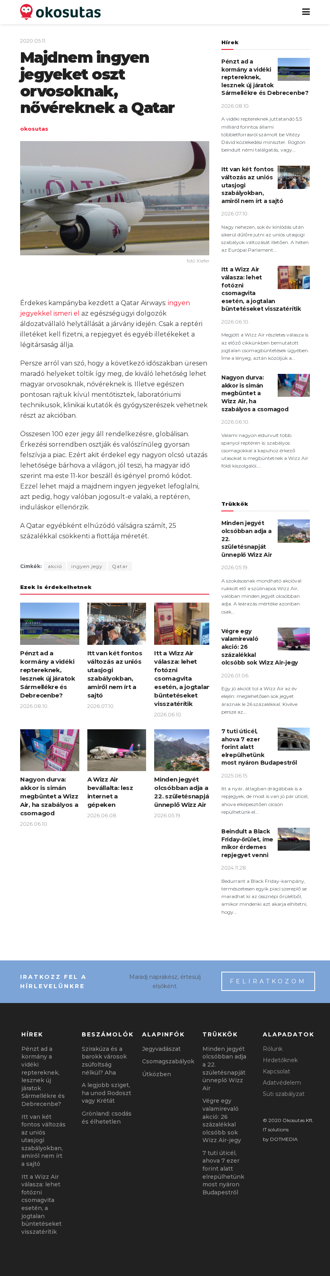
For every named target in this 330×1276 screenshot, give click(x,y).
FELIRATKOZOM (268, 981)
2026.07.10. (101, 706)
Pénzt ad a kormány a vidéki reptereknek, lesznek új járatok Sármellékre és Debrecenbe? (43, 1076)
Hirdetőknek (280, 1060)
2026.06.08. (102, 815)
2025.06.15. (234, 775)
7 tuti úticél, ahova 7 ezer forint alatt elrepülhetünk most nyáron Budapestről (223, 1172)
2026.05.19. (168, 815)
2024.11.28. (234, 867)
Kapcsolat (276, 1071)
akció (55, 566)
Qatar (120, 566)
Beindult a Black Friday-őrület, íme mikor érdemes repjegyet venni (247, 843)
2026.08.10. (34, 706)
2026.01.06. (235, 675)
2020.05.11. (33, 40)
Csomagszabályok (168, 1061)
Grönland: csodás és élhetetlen (107, 1117)
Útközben (156, 1074)
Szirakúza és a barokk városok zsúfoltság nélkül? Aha (104, 1060)
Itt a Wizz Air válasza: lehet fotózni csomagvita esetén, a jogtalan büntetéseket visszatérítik (182, 678)
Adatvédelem (282, 1082)
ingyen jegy (87, 566)
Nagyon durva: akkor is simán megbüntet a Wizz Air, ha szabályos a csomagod (49, 796)
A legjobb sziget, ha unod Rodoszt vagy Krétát (106, 1092)
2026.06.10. (168, 714)
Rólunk (273, 1048)
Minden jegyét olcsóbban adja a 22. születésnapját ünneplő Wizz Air (224, 1068)
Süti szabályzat (284, 1094)
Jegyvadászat (161, 1048)
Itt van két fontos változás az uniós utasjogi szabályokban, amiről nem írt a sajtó (43, 1140)
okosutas (34, 128)
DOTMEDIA (284, 1139)
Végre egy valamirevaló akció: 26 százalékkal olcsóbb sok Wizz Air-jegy (221, 1120)
